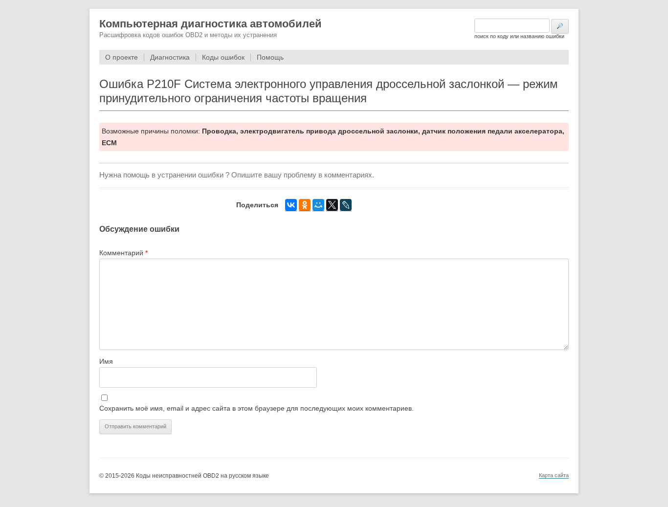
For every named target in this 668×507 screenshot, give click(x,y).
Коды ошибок (223, 57)
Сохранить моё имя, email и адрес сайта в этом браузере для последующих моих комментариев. (256, 408)
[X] (332, 205)
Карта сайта (554, 475)
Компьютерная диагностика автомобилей (210, 24)
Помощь (270, 57)
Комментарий (123, 253)
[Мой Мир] (318, 205)
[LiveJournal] (346, 205)
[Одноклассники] (305, 205)
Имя (106, 361)
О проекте (121, 57)
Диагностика (170, 57)
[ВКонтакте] (291, 205)
